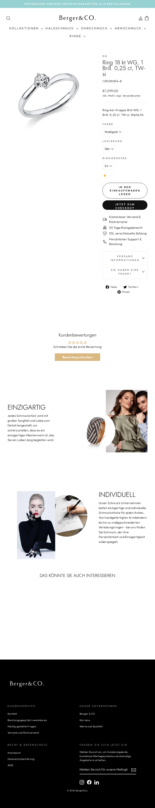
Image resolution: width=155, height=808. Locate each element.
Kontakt (12, 713)
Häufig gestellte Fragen (22, 726)
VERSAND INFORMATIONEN (125, 258)
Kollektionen (24, 28)
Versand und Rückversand (23, 732)
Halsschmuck (60, 28)
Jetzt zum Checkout (125, 206)
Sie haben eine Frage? (125, 271)
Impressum (14, 752)
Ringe (76, 36)
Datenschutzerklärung (21, 759)
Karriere (85, 720)
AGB (10, 765)
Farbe (107, 124)
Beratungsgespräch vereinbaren (27, 720)
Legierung (112, 141)
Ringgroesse (114, 158)
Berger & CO (87, 713)
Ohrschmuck (95, 28)
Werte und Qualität (91, 726)
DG (105, 56)
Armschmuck (129, 28)
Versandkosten (131, 95)
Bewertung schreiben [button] (77, 357)
